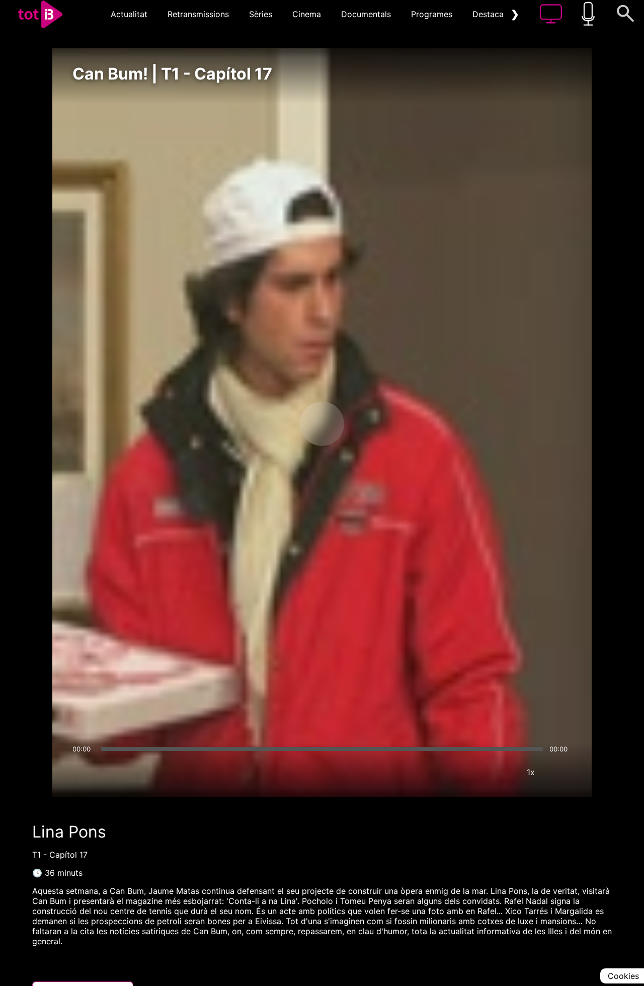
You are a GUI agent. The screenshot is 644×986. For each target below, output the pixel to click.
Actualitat (129, 14)
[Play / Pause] (322, 424)
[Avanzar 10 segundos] (374, 423)
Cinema (306, 14)
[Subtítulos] (470, 772)
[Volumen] (83, 772)
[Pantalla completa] (561, 772)
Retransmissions (198, 14)
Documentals (366, 14)
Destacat (489, 14)
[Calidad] (500, 772)
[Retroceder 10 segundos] (269, 423)
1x (531, 772)
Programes (431, 14)
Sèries (260, 14)
